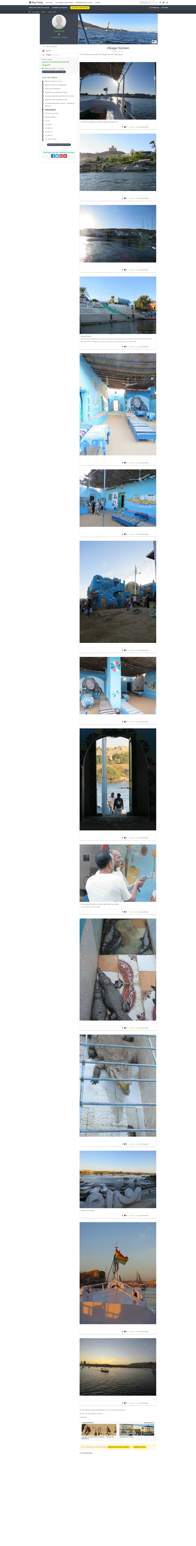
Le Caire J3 (48, 132)
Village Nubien (50, 110)
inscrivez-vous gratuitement (118, 1447)
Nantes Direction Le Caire (53, 81)
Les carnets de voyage (64, 2)
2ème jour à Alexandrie (52, 88)
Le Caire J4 (48, 135)
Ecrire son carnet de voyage (39, 7)
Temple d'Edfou (50, 117)
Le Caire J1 (48, 124)
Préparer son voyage (84, 2)
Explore (49, 2)
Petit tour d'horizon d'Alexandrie (55, 85)
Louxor (47, 121)
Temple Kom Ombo (126, 1437)
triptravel (59, 31)
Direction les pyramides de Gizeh (56, 92)
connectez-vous (139, 1447)
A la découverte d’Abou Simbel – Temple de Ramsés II (98, 1438)
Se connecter (154, 7)
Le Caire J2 (48, 128)
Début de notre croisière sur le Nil (56, 99)
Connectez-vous (133, 127)
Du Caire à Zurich (50, 139)
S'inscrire (164, 7)
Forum (97, 2)
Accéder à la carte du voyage (55, 72)
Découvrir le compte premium (79, 7)
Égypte (48, 50)
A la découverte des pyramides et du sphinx (59, 96)
